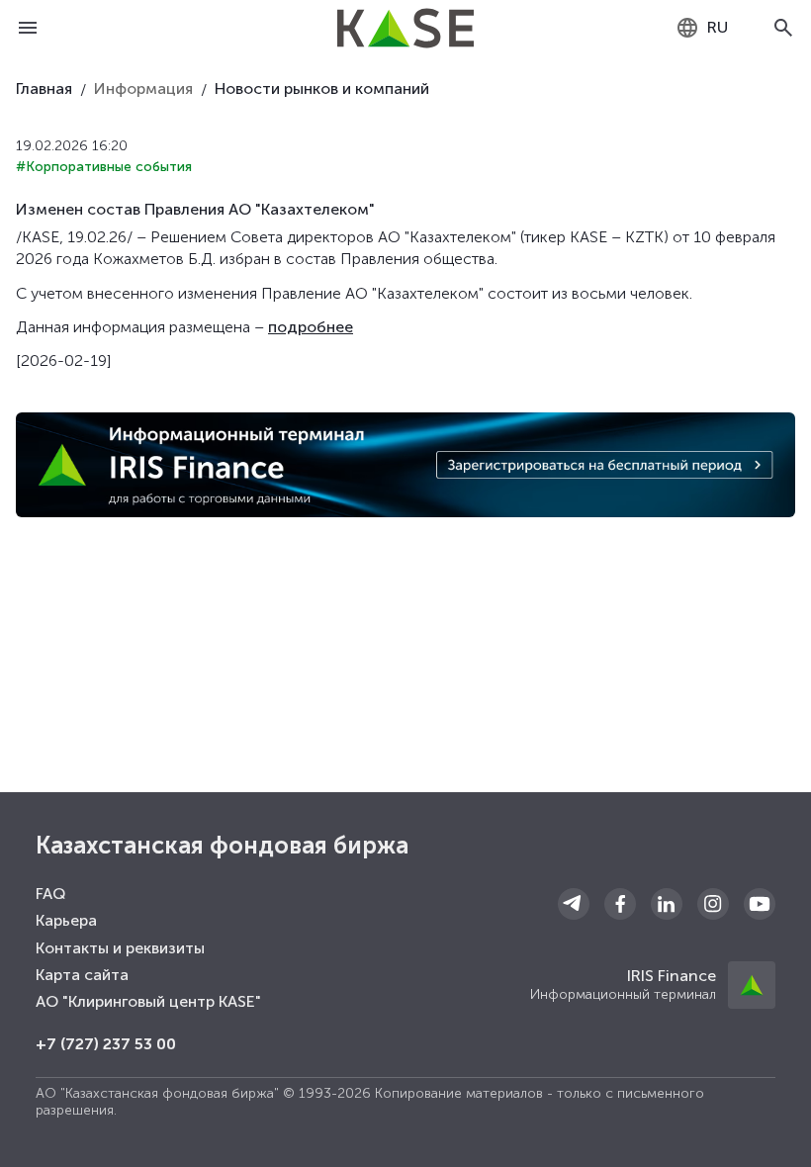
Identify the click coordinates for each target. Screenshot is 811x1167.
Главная (44, 88)
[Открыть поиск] (783, 27)
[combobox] (702, 27)
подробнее (310, 326)
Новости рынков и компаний (322, 88)
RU (717, 27)
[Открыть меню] (27, 27)
